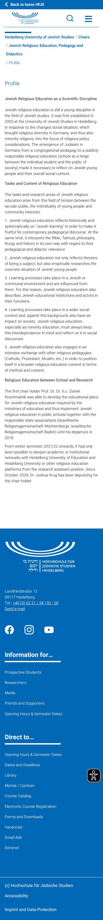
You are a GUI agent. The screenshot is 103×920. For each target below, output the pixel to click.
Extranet (12, 848)
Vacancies (13, 827)
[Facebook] (9, 629)
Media (10, 693)
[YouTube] (49, 629)
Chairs (84, 37)
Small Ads (13, 837)
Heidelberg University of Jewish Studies (39, 37)
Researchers (15, 683)
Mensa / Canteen (20, 785)
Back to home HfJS (27, 4)
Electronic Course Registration (30, 806)
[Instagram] (29, 629)
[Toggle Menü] (88, 18)
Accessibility (16, 896)
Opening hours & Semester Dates (33, 754)
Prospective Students (23, 672)
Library (10, 775)
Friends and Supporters (24, 703)
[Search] (70, 18)
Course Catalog (18, 796)
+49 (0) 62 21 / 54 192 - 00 (35, 603)
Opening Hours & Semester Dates (33, 714)
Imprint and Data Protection (31, 910)
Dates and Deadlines (22, 765)
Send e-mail (15, 609)
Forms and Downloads (24, 817)
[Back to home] (19, 18)
